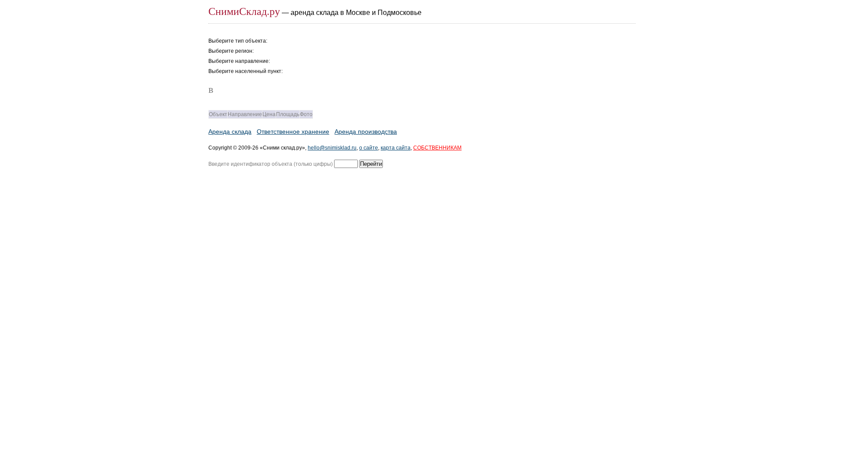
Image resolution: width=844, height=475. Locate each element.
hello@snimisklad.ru (332, 148)
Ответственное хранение (293, 131)
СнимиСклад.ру (244, 11)
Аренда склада (229, 131)
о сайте (368, 148)
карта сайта (396, 148)
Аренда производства (366, 131)
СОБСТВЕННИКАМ (437, 148)
